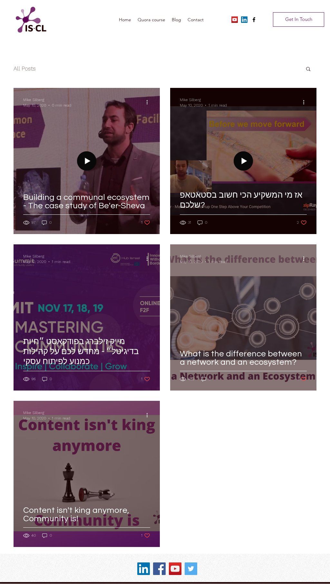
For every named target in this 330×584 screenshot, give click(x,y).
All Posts (25, 68)
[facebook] (254, 19)
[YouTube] (234, 19)
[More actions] (149, 102)
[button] (308, 69)
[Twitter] (191, 568)
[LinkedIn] (244, 19)
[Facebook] (159, 568)
